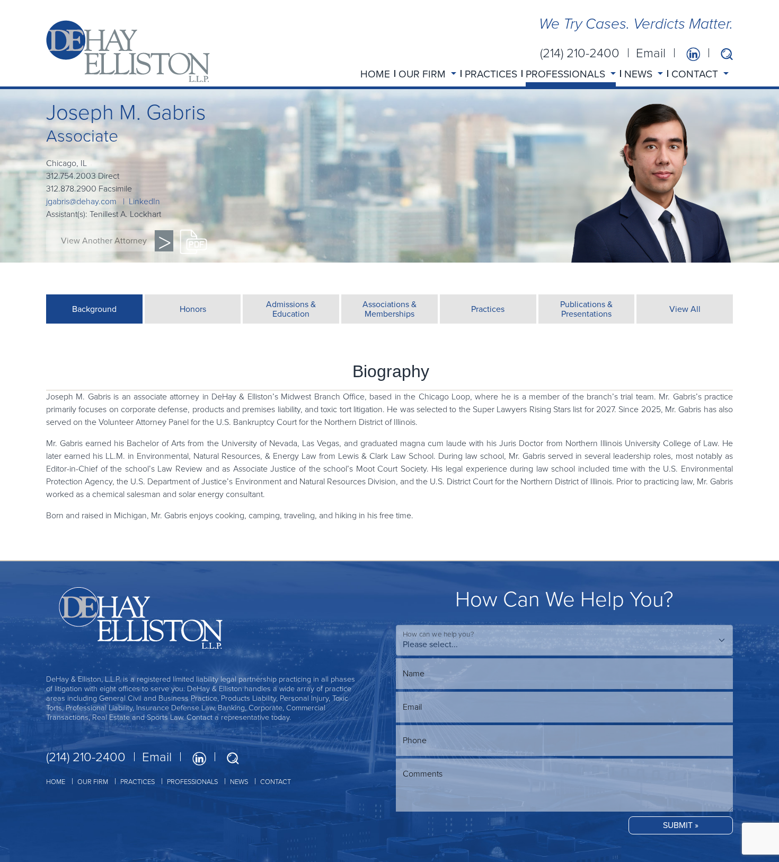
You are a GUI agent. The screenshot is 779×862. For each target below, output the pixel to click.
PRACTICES (491, 74)
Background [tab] (94, 309)
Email (651, 53)
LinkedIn (144, 201)
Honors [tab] (193, 309)
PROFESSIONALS (192, 782)
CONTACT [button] (696, 74)
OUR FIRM (92, 782)
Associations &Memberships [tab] (389, 309)
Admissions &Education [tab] (291, 309)
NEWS (239, 782)
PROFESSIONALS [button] (567, 74)
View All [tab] (685, 309)
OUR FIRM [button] (423, 74)
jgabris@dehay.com (81, 201)
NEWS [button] (639, 74)
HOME (375, 74)
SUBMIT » (680, 825)
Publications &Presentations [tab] (586, 309)
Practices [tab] (487, 309)
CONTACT (275, 782)
